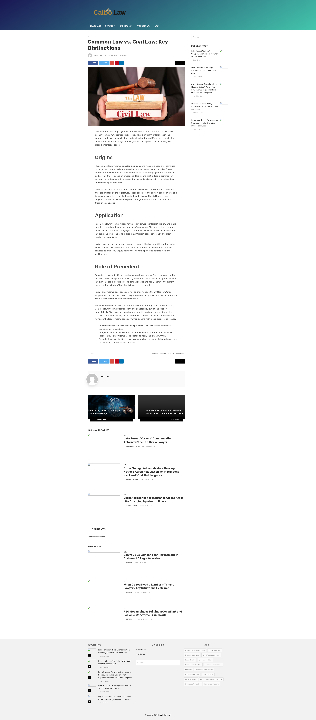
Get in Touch (141, 650)
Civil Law (156, 353)
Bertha (98, 55)
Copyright (110, 26)
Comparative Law (179, 353)
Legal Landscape (215, 650)
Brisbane (188, 669)
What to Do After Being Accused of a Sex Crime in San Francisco (204, 106)
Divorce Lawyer (190, 679)
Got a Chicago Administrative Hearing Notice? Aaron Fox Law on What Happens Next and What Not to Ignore (151, 472)
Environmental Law (192, 655)
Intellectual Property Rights (195, 650)
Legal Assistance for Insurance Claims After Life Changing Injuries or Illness (153, 499)
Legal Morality (190, 660)
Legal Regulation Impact (211, 655)
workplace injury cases (213, 665)
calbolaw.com (165, 715)
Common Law (166, 353)
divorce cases (208, 674)
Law (157, 26)
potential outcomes (192, 674)
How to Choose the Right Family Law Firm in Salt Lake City (203, 70)
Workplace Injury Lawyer (204, 669)
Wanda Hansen (132, 479)
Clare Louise (131, 505)
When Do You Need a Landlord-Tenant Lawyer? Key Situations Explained (149, 586)
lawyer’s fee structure (193, 665)
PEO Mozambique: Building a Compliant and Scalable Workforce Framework (153, 613)
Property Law (143, 26)
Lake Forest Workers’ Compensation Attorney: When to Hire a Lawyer (148, 440)
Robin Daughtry (133, 446)
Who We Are (140, 654)
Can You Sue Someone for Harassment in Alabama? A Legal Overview (151, 556)
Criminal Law (126, 26)
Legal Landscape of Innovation (211, 679)
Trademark (95, 26)
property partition (205, 660)
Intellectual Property (211, 684)
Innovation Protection (192, 684)
